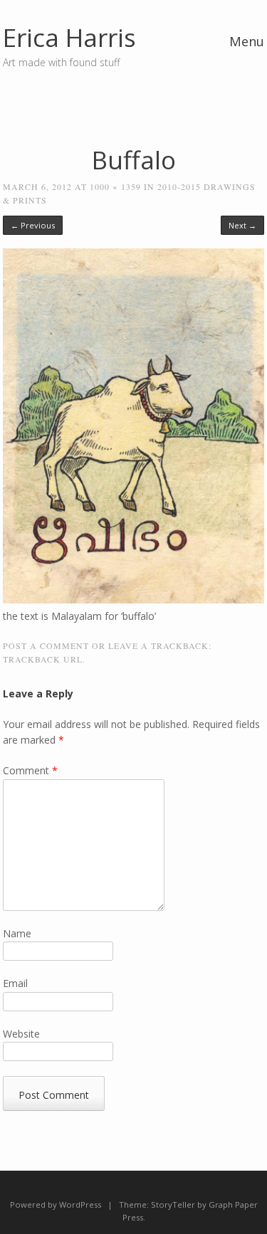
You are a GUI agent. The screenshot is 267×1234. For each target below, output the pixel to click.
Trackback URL (43, 659)
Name (17, 933)
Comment (30, 770)
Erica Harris (69, 37)
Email (15, 983)
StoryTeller (173, 1204)
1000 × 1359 (115, 186)
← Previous (33, 225)
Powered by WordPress (55, 1204)
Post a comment (46, 645)
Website (21, 1033)
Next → (242, 225)
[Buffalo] (133, 599)
